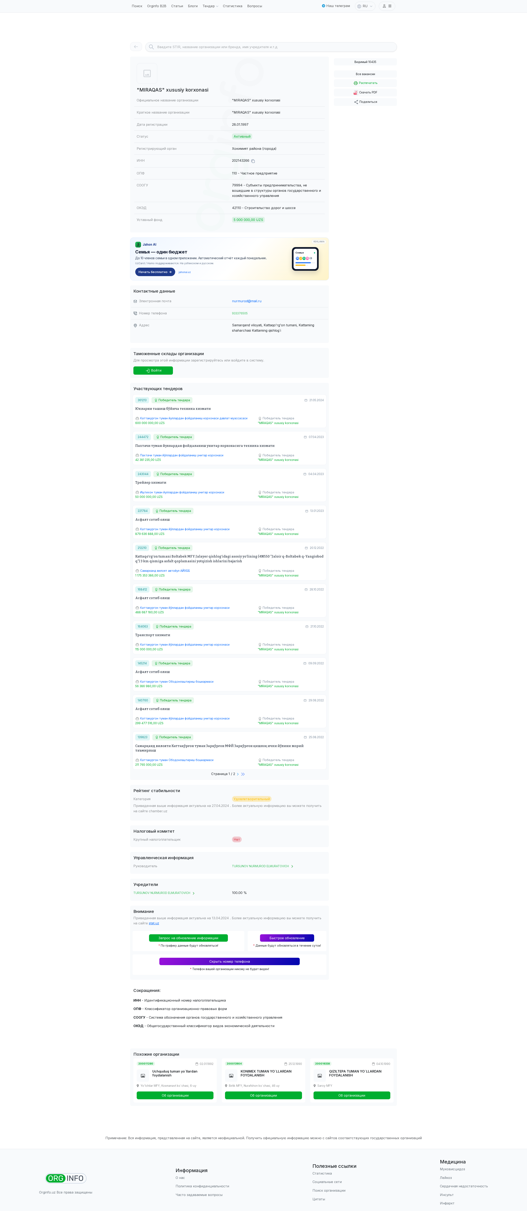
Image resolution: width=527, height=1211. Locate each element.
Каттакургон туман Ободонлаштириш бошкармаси (176, 681)
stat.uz (154, 923)
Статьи (177, 6)
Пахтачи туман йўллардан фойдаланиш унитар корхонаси (181, 455)
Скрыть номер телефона (229, 961)
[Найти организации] (66, 1178)
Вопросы (254, 6)
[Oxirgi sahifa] (243, 774)
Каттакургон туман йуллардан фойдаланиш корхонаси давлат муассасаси (193, 418)
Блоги (193, 6)
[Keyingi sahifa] (238, 774)
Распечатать (368, 83)
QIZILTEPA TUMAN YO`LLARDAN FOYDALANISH (355, 1073)
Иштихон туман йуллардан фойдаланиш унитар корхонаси (182, 492)
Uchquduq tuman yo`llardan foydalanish (174, 1073)
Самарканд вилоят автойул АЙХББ (165, 570)
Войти (155, 370)
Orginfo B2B (156, 6)
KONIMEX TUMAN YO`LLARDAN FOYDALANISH (266, 1073)
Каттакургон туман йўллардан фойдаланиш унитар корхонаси (185, 529)
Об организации (175, 1095)
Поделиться (368, 101)
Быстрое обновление (287, 938)
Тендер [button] (209, 6)
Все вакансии (365, 74)
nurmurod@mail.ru (246, 301)
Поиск (137, 6)
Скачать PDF (367, 92)
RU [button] (365, 6)
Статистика (232, 6)
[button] (387, 6)
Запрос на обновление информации (188, 938)
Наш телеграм (337, 6)
